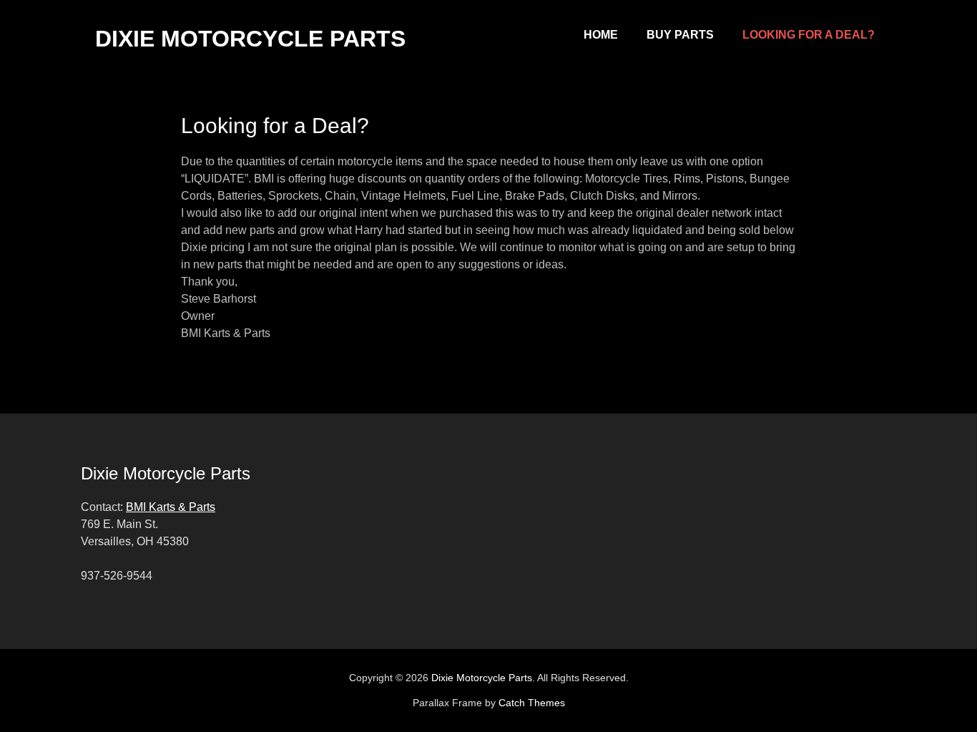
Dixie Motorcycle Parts (250, 39)
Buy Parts (680, 35)
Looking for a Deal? (808, 35)
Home (601, 35)
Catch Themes (532, 702)
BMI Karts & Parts (170, 507)
